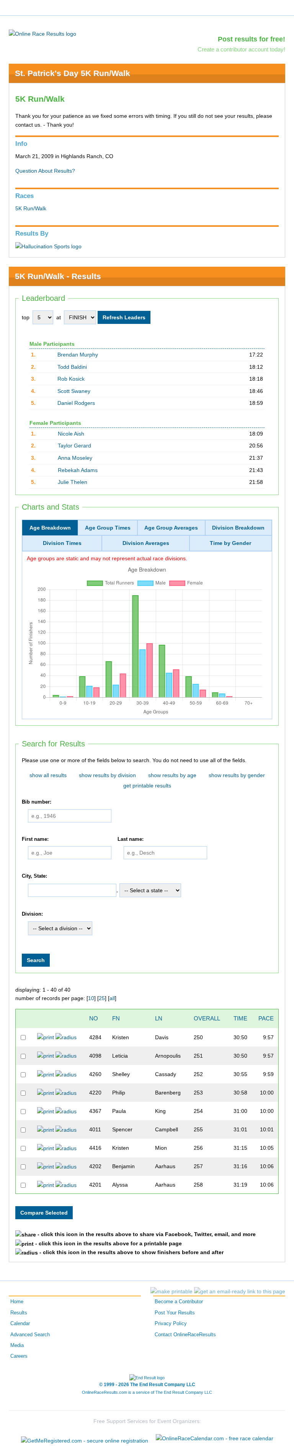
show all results (48, 775)
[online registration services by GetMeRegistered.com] (84, 1438)
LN (158, 1018)
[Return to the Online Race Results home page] (42, 33)
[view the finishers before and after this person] (66, 1037)
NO (93, 1018)
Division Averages (145, 543)
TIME (240, 1018)
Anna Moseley (75, 458)
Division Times (62, 543)
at (58, 317)
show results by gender (237, 775)
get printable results (147, 785)
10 (91, 998)
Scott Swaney (73, 391)
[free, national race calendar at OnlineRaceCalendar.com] (214, 1438)
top (25, 317)
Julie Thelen (72, 482)
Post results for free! (251, 39)
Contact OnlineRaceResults (185, 1334)
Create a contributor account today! (241, 49)
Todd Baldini (72, 367)
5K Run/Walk (30, 208)
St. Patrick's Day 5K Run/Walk (72, 73)
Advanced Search (30, 1334)
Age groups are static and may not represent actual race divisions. (107, 558)
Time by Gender (230, 543)
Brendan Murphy (77, 355)
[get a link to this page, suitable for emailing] (239, 1291)
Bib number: (36, 802)
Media (17, 1345)
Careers (19, 1356)
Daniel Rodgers (76, 403)
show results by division (107, 775)
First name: (35, 839)
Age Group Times (108, 528)
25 (102, 998)
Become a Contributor (179, 1301)
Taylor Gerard (74, 445)
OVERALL (207, 1018)
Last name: (131, 839)
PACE (266, 1018)
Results (18, 1313)
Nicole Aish (71, 434)
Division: (32, 914)
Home (16, 1301)
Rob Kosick (71, 379)
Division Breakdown (238, 528)
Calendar (20, 1323)
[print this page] (171, 1291)
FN (116, 1018)
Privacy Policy (171, 1323)
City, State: (34, 876)
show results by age (172, 775)
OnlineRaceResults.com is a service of (147, 1392)
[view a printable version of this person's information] (45, 1037)
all (112, 998)
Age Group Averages (171, 528)
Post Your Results (175, 1313)
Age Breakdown (50, 528)
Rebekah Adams (78, 470)
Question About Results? (45, 171)
